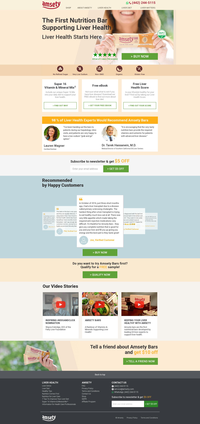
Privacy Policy (87, 388)
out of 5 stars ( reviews (104, 59)
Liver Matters (148, 8)
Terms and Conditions (90, 391)
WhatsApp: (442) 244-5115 (126, 392)
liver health (104, 8)
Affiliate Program (89, 402)
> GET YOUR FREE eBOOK (99, 105)
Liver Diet (46, 388)
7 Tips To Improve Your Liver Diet (55, 399)
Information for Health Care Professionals (59, 404)
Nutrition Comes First (50, 394)
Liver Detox (46, 386)
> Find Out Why (60, 105)
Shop (84, 396)
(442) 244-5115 (143, 3)
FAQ (83, 386)
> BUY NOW (140, 56)
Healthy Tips (47, 391)
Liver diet (127, 8)
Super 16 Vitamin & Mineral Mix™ (55, 402)
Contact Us (86, 394)
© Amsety (119, 418)
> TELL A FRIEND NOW (140, 361)
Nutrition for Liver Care (51, 396)
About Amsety (84, 8)
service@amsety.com (124, 389)
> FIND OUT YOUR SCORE (139, 105)
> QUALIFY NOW (100, 274)
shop (68, 8)
